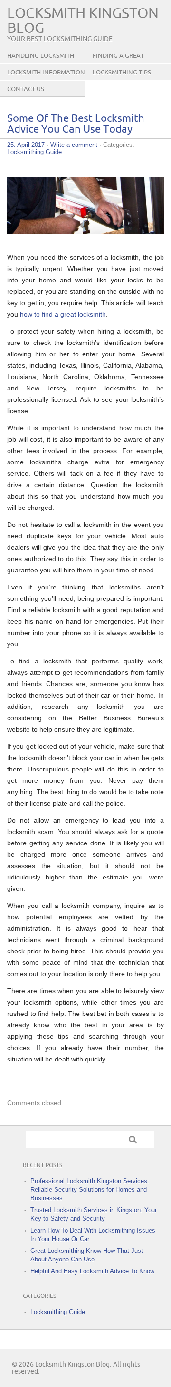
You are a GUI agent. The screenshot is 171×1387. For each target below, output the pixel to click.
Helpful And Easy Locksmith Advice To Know (92, 1271)
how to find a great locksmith (63, 314)
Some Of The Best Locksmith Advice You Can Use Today (75, 124)
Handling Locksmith (40, 56)
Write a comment (73, 144)
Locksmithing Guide (34, 151)
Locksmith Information (46, 72)
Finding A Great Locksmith (118, 63)
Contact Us (25, 89)
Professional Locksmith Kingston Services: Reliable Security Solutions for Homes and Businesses (89, 1190)
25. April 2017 (26, 144)
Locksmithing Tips (122, 72)
